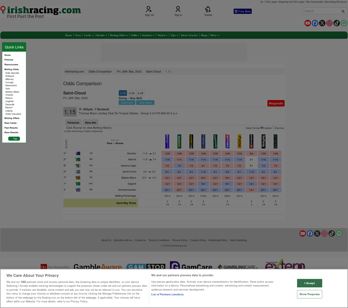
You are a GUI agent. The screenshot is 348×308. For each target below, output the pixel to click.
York (7, 88)
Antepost (9, 75)
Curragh (9, 82)
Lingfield (9, 101)
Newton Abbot (12, 91)
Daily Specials (12, 72)
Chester (9, 94)
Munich (8, 107)
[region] (174, 288)
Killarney (9, 79)
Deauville (9, 104)
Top (15, 138)
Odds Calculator (13, 113)
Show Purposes (309, 294)
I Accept (309, 283)
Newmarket (11, 85)
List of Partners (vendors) (167, 294)
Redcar (9, 97)
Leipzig (8, 110)
